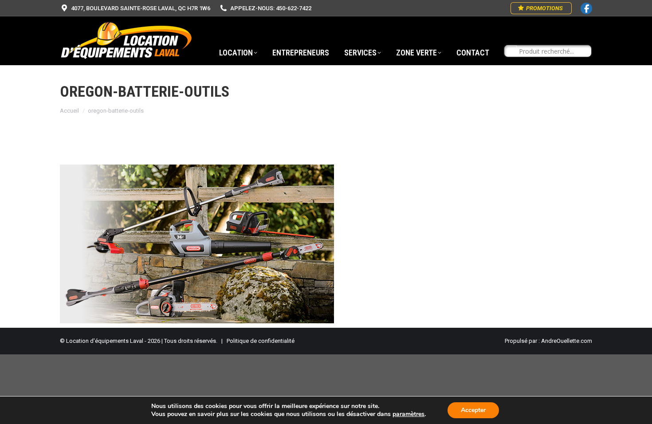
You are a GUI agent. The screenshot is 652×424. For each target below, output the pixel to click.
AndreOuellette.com (566, 341)
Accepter (473, 410)
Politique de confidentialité (261, 341)
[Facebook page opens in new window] (586, 8)
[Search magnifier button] (510, 51)
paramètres (408, 414)
